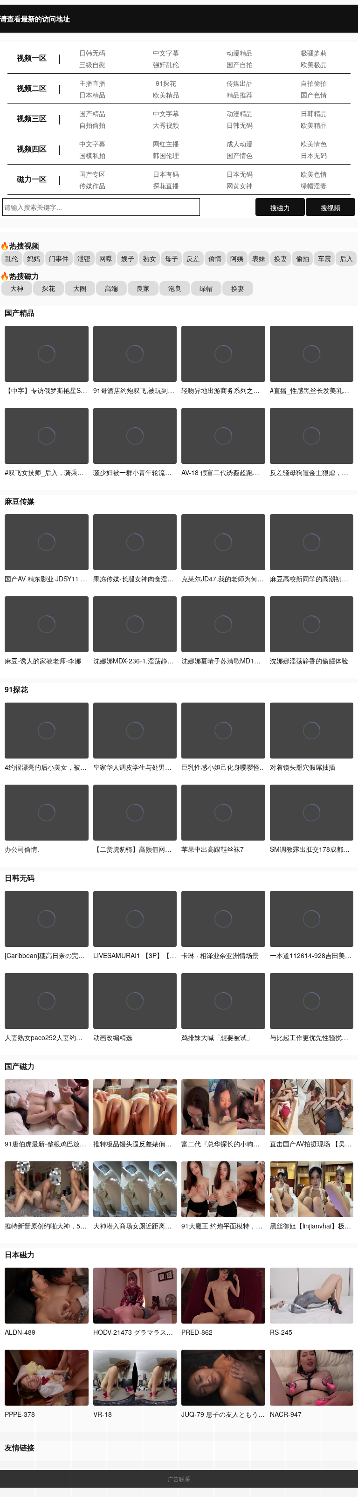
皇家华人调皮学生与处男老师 (135, 767)
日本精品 (92, 94)
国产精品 (92, 113)
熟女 (149, 258)
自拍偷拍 (314, 83)
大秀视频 (166, 125)
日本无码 (314, 155)
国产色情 (314, 94)
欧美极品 (314, 64)
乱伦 (11, 258)
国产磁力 (19, 1066)
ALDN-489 (20, 1332)
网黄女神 (240, 185)
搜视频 (330, 207)
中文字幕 (166, 52)
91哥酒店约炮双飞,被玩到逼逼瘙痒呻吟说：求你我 (166, 390)
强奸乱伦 (166, 64)
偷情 (214, 258)
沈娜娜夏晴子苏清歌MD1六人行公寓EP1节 (243, 660)
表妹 (258, 258)
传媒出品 (240, 83)
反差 (193, 258)
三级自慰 (92, 64)
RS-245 (281, 1332)
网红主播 (166, 143)
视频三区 (32, 118)
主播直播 (92, 83)
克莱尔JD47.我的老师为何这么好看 (232, 578)
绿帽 (206, 288)
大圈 (79, 288)
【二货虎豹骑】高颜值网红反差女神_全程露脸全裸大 (170, 849)
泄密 (83, 258)
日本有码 (166, 174)
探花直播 (166, 185)
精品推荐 (240, 94)
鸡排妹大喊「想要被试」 (217, 1037)
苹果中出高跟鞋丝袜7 (212, 849)
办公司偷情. (22, 849)
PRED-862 (197, 1332)
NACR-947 (286, 1414)
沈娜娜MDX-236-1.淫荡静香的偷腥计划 (150, 660)
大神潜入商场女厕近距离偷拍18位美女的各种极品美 (168, 1225)
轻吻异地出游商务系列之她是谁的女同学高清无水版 (256, 390)
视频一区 (32, 57)
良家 (143, 288)
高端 (111, 288)
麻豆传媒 (19, 501)
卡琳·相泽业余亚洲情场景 (220, 955)
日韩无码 (92, 52)
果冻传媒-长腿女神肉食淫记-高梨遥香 (147, 578)
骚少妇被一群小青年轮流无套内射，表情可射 (158, 472)
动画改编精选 (112, 1037)
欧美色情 (314, 174)
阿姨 (236, 258)
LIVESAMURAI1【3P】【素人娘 (141, 955)
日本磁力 (19, 1254)
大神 (16, 288)
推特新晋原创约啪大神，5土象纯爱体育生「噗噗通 (78, 1225)
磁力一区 (32, 178)
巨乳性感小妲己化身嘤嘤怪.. (222, 767)
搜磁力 (280, 207)
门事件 (59, 258)
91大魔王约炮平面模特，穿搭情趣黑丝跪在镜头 (252, 1225)
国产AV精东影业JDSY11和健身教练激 (62, 578)
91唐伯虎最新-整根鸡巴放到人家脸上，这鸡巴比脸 (78, 1143)
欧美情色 (314, 143)
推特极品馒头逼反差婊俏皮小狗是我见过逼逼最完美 (169, 1143)
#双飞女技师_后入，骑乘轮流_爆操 (56, 472)
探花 (48, 288)
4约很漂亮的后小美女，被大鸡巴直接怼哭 (65, 767)
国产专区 (92, 174)
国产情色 (240, 155)
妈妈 (33, 258)
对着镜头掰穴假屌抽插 (302, 767)
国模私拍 (92, 155)
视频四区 (32, 148)
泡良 (174, 288)
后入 (346, 258)
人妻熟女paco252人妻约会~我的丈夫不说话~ (70, 1037)
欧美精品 (166, 94)
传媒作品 (92, 185)
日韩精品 (314, 113)
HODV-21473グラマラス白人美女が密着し (156, 1332)
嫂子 (127, 258)
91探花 (166, 83)
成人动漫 (240, 143)
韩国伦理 (166, 155)
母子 (171, 258)
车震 (324, 258)
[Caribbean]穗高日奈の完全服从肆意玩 (62, 955)
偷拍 (302, 258)
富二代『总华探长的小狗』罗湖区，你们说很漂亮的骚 (259, 1143)
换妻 (280, 258)
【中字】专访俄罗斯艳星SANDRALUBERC (67, 390)
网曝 (105, 258)
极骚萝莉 (314, 52)
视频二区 (32, 88)
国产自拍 (240, 64)
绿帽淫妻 (314, 185)
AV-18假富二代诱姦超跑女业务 (226, 472)
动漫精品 (240, 52)
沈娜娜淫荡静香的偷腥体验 (309, 660)
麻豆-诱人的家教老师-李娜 (43, 660)
